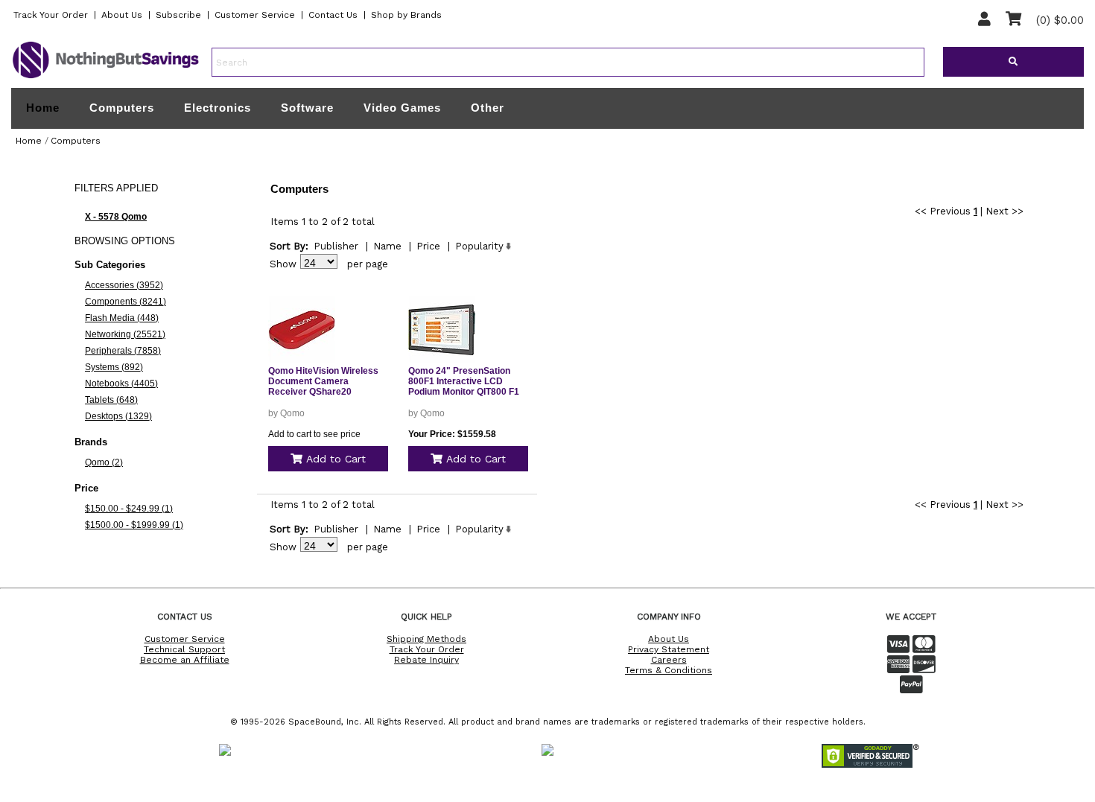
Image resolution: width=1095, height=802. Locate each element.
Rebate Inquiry (426, 660)
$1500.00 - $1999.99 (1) (134, 525)
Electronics (217, 107)
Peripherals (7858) (123, 351)
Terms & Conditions (668, 670)
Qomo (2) (104, 462)
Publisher (336, 246)
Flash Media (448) (122, 318)
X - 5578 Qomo (116, 216)
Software (307, 107)
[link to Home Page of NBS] (106, 77)
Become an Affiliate (184, 660)
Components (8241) (125, 301)
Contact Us (333, 15)
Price (428, 246)
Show (283, 264)
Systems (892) (114, 367)
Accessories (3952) (124, 285)
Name (387, 246)
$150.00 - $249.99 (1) (129, 508)
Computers (121, 107)
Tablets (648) (111, 400)
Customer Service (255, 15)
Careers (669, 660)
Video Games (402, 107)
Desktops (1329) (118, 416)
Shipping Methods (426, 639)
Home (43, 108)
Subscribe (178, 15)
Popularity (479, 246)
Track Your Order (50, 15)
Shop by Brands (406, 15)
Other (487, 107)
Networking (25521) (125, 334)
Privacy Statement (668, 649)
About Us (121, 15)
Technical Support (184, 649)
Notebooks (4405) (121, 383)
